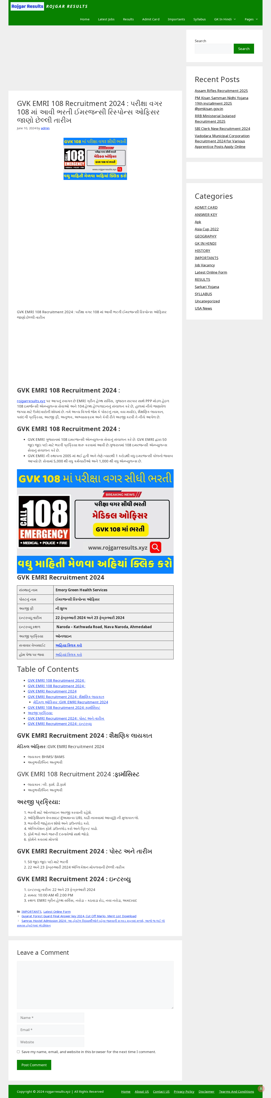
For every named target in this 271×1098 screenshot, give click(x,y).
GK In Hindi (223, 19)
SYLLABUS (203, 293)
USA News (203, 308)
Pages (249, 19)
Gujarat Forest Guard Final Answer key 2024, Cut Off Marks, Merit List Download (79, 916)
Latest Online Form (57, 912)
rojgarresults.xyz (31, 400)
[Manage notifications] (261, 1088)
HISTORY (202, 250)
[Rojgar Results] (27, 6)
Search (200, 40)
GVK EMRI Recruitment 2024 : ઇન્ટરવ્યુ (60, 723)
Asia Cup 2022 (207, 229)
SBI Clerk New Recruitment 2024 (222, 128)
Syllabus (200, 19)
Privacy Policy (184, 1091)
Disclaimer (207, 1091)
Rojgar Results (67, 6)
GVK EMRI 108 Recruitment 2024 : (56, 680)
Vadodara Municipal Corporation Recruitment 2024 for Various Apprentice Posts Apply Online (222, 141)
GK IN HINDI (205, 243)
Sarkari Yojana (207, 286)
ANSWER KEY (206, 214)
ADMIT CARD (206, 207)
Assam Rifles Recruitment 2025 (221, 90)
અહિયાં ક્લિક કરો (68, 654)
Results (128, 19)
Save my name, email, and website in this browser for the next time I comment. (89, 1051)
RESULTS (202, 279)
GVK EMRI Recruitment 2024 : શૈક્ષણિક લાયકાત (66, 696)
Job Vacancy (205, 265)
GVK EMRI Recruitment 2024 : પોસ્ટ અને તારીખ (66, 718)
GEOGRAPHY (206, 236)
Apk (198, 221)
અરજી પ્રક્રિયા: (40, 712)
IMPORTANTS (32, 912)
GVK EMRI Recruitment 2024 (52, 691)
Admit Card (150, 19)
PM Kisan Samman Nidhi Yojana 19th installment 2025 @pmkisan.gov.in (221, 103)
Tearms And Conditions (236, 1091)
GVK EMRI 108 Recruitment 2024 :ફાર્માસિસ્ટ (64, 707)
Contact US (161, 1091)
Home (84, 19)
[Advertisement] (95, 59)
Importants (176, 19)
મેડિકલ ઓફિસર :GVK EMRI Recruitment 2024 (70, 702)
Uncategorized (207, 301)
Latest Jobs (106, 19)
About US (142, 1091)
